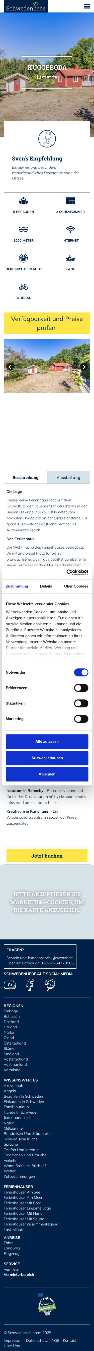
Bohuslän (12, 1016)
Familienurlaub (16, 1106)
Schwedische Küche (21, 1139)
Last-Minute (14, 1229)
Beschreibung (25, 477)
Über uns (12, 1345)
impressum (13, 1340)
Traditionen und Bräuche (25, 1155)
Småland (11, 1053)
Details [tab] (46, 586)
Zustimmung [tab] (17, 586)
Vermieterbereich (19, 1274)
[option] (47, 366)
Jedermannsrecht (18, 1117)
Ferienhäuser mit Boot (22, 1203)
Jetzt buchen (47, 855)
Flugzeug (12, 1253)
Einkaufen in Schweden (24, 1101)
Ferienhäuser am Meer (23, 1197)
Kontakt (69, 1340)
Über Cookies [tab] (76, 586)
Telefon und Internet (21, 1149)
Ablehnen (47, 774)
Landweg (12, 1248)
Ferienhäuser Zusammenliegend (31, 1224)
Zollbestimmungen (19, 1176)
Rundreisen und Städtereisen (29, 1133)
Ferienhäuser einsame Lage (27, 1208)
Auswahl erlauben (47, 758)
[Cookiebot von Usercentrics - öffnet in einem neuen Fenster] (67, 572)
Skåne (9, 1048)
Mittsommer (14, 1128)
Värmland (12, 1069)
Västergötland (16, 1059)
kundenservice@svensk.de (50, 957)
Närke (9, 1032)
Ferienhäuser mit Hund (23, 1213)
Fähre (9, 1242)
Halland (10, 1027)
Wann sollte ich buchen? (25, 1165)
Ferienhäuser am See (22, 1192)
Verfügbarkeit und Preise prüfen (47, 323)
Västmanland (15, 1064)
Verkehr (10, 1160)
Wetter (10, 1171)
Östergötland (15, 1043)
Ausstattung (68, 477)
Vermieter (12, 1269)
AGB (55, 1340)
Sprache (11, 1144)
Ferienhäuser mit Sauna (24, 1218)
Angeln (10, 1090)
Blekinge (11, 1011)
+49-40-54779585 (57, 963)
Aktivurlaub (13, 1085)
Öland (9, 1037)
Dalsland (11, 1021)
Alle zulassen (47, 741)
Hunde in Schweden (21, 1112)
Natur (9, 1123)
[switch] (81, 688)
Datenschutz (37, 1340)
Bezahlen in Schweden (23, 1096)
